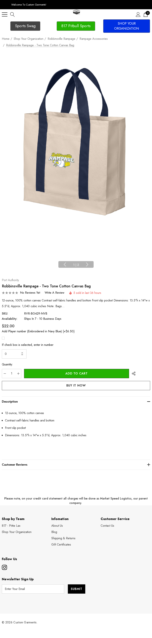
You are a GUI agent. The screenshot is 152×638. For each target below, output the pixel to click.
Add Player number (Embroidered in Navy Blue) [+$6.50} (38, 331)
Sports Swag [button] (25, 26)
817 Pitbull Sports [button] (75, 26)
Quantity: (7, 364)
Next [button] (87, 264)
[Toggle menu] (4, 14)
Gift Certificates (61, 544)
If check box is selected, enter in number (27, 345)
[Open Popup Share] (133, 373)
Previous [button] (65, 264)
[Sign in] (138, 14)
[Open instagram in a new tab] (4, 567)
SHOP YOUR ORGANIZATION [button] (126, 26)
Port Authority (10, 280)
